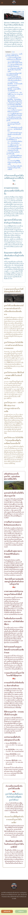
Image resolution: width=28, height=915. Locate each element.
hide (13, 52)
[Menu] (2, 3)
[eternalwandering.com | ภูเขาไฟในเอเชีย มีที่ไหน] (14, 2)
